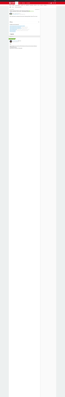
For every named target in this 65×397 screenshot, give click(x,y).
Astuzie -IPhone (24, 28)
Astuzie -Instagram (25, 27)
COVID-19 (10, 5)
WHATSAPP (35, 5)
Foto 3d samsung (13, 31)
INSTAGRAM (31, 5)
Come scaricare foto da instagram (15, 27)
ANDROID (22, 5)
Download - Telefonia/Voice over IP (23, 29)
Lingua (55, 0)
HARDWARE (45, 5)
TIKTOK (38, 5)
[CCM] (12, 3)
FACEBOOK (41, 5)
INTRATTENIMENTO (17, 5)
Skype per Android (13, 30)
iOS (24, 5)
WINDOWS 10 (27, 5)
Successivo (36, 9)
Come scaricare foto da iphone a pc (16, 28)
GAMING (13, 5)
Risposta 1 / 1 (12, 36)
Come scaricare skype (13, 29)
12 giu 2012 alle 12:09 (22, 14)
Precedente (12, 9)
